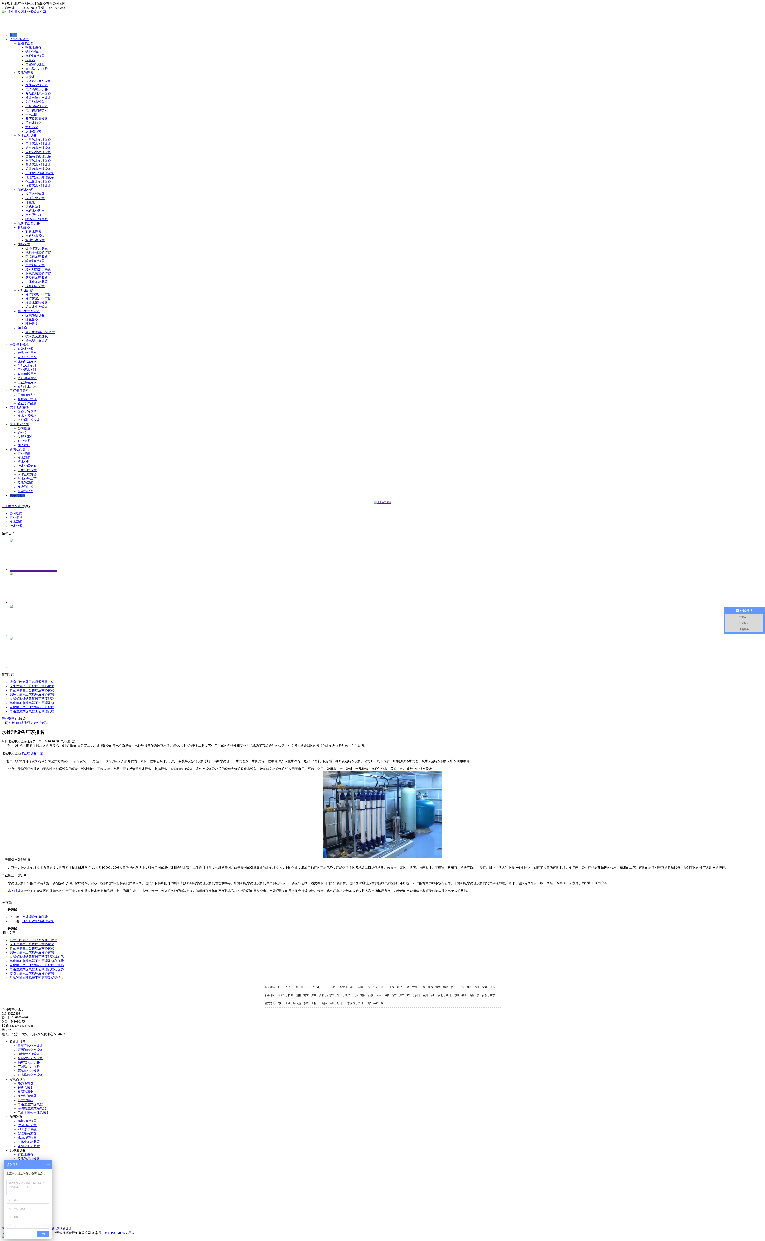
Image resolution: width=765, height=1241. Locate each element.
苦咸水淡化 (33, 123)
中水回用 (32, 114)
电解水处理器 (35, 210)
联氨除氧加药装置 (38, 273)
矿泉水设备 (33, 231)
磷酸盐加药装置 (29, 1146)
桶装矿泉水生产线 (38, 298)
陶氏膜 (22, 328)
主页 (5, 723)
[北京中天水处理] (382, 502)
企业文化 (24, 432)
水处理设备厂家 (32, 753)
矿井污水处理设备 (38, 169)
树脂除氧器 (25, 1091)
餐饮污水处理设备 (38, 164)
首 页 (13, 35)
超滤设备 (24, 227)
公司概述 (24, 428)
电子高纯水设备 (37, 89)
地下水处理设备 (29, 311)
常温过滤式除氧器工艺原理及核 (32, 711)
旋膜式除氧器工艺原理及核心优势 (33, 940)
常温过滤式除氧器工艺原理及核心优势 (37, 969)
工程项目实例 (27, 395)
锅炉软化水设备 (29, 1062)
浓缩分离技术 (35, 240)
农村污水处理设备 (38, 152)
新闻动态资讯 (19, 449)
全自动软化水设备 (30, 1058)
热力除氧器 (25, 1083)
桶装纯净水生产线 (38, 294)
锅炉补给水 (33, 51)
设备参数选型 (27, 411)
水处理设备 (16, 890)
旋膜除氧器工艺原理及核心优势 (32, 973)
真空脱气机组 (35, 64)
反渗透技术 (25, 487)
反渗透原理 (25, 491)
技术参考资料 (27, 415)
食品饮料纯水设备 (38, 93)
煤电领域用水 (27, 374)
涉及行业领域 (19, 344)
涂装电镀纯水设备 (38, 97)
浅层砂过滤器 (35, 194)
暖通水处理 (25, 43)
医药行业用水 (27, 361)
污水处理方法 (27, 474)
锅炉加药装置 (35, 56)
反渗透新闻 (25, 482)
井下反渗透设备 (37, 118)
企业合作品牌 (27, 403)
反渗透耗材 (33, 131)
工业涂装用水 (27, 382)
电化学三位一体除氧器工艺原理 (32, 707)
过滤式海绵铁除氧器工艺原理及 (32, 698)
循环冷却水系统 (37, 219)
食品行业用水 (27, 353)
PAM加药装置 (27, 1129)
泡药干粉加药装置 (38, 252)
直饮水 (30, 77)
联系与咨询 (18, 495)
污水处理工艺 (27, 478)
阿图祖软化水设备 (30, 1050)
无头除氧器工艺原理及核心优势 (32, 686)
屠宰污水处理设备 (38, 185)
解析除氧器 (25, 1087)
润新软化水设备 (29, 1054)
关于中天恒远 (19, 424)
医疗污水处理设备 (38, 160)
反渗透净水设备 (29, 1158)
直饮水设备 (25, 1154)
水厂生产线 (25, 290)
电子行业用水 (27, 357)
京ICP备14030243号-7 (119, 1233)
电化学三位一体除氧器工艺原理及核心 (37, 965)
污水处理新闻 (27, 466)
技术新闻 (24, 457)
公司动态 (16, 513)
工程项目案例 (19, 390)
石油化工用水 (27, 386)
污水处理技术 (27, 470)
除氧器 (30, 60)
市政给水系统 (35, 236)
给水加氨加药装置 (38, 269)
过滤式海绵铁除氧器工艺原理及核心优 (37, 956)
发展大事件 (25, 436)
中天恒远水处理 (13, 506)
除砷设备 (32, 323)
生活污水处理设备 (38, 139)
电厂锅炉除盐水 (37, 110)
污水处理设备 (27, 135)
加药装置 (24, 244)
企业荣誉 (24, 441)
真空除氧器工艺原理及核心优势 (32, 690)
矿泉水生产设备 (37, 307)
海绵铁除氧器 (27, 1096)
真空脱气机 (33, 215)
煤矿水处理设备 (29, 223)
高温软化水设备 (37, 68)
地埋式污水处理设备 (40, 177)
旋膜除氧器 (25, 1100)
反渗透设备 (25, 72)
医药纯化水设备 (37, 85)
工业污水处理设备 (38, 143)
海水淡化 (32, 127)
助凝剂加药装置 (37, 277)
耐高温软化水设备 (30, 1075)
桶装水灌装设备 (37, 302)
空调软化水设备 (29, 1066)
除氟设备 (32, 319)
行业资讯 (24, 453)
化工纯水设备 (35, 102)
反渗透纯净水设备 (38, 81)
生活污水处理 (27, 365)
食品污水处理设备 (38, 156)
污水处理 (24, 461)
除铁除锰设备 (35, 315)
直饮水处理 (25, 349)
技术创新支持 (19, 407)
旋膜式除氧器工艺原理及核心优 (32, 682)
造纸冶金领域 (27, 378)
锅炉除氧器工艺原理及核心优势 (32, 694)
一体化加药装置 (37, 282)
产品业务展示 (19, 39)
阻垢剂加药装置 (37, 256)
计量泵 (30, 202)
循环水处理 (25, 189)
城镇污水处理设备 (38, 148)
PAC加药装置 (27, 1133)
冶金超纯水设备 (37, 106)
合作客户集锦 (27, 399)
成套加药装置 (35, 286)
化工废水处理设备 (38, 181)
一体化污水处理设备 (40, 173)
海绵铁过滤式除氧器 (32, 1108)
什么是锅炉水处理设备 (38, 921)
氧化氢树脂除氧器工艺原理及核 (32, 703)
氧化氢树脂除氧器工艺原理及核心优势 (37, 961)
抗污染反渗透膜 (37, 336)
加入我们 (24, 445)
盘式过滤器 (33, 206)
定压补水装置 (35, 198)
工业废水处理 (27, 369)
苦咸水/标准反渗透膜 (40, 332)
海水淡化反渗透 (37, 340)
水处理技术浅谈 (29, 420)
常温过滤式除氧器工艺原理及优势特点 (37, 977)
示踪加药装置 (35, 265)
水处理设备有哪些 (35, 917)
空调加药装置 (27, 1125)
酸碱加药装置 (35, 261)
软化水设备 (33, 47)
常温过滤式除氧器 (30, 1104)
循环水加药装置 (37, 248)
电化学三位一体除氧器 (33, 1112)
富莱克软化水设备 (30, 1045)
